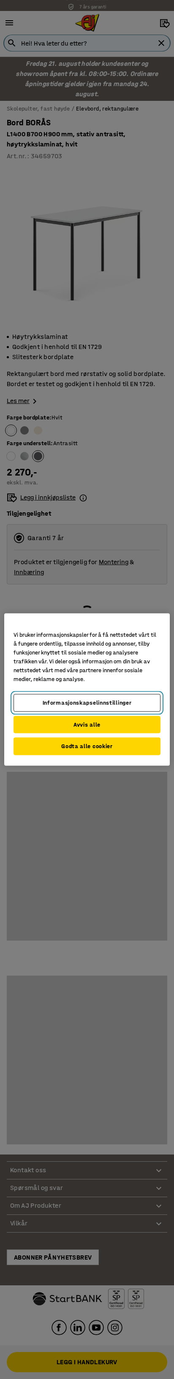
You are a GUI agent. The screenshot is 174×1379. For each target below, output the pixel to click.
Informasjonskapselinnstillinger (87, 702)
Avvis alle (87, 724)
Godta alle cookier (87, 746)
